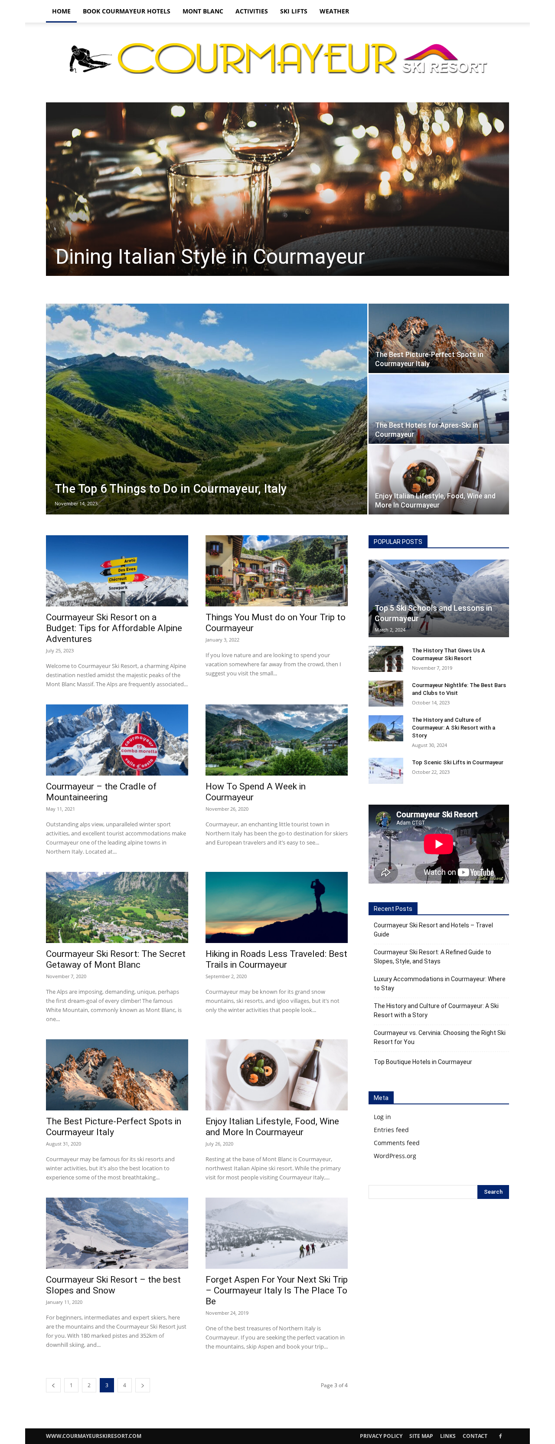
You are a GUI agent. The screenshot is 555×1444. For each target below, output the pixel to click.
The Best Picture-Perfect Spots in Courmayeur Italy (113, 1126)
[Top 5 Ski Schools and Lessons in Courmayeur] (439, 598)
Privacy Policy (381, 1436)
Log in (382, 1117)
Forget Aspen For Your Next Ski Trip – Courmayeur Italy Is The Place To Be (277, 1290)
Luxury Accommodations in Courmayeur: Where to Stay (440, 984)
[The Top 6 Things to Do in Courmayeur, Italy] (206, 409)
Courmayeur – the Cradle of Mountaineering (101, 791)
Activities (251, 11)
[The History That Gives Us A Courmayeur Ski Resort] (386, 659)
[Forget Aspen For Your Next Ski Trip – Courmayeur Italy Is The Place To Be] (277, 1233)
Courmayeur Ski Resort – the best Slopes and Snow (113, 1285)
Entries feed (391, 1130)
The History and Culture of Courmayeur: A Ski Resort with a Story (453, 728)
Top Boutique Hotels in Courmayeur (423, 1061)
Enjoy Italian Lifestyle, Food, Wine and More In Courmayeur (272, 1126)
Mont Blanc (203, 11)
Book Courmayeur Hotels (126, 11)
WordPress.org (395, 1156)
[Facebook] (500, 1436)
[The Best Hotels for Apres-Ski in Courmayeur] (439, 409)
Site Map (421, 1436)
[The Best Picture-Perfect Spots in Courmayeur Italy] (439, 338)
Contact (475, 1436)
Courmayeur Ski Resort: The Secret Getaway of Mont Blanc (116, 959)
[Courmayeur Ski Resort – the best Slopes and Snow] (117, 1233)
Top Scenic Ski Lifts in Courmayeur (457, 762)
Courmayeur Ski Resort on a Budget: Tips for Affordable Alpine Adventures (114, 628)
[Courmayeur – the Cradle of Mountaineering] (117, 740)
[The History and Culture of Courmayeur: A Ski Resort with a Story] (386, 728)
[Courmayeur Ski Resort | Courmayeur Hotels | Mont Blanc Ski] (277, 58)
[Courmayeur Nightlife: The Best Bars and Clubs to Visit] (386, 694)
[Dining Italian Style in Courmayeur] (277, 189)
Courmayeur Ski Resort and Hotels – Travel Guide (433, 930)
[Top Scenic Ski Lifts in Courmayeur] (386, 771)
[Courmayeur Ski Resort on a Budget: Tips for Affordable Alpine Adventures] (117, 570)
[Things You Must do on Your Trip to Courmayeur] (277, 570)
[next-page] (142, 1385)
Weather (334, 11)
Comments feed (397, 1143)
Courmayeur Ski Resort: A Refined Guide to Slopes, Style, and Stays (432, 957)
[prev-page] (53, 1385)
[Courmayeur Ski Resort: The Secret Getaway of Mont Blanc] (117, 907)
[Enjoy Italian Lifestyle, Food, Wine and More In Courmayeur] (439, 479)
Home (61, 11)
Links (448, 1436)
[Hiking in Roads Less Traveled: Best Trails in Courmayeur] (277, 907)
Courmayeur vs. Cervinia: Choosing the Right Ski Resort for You (440, 1037)
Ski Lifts (293, 11)
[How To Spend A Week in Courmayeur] (277, 740)
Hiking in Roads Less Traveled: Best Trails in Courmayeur (276, 959)
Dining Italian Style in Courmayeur (210, 256)
